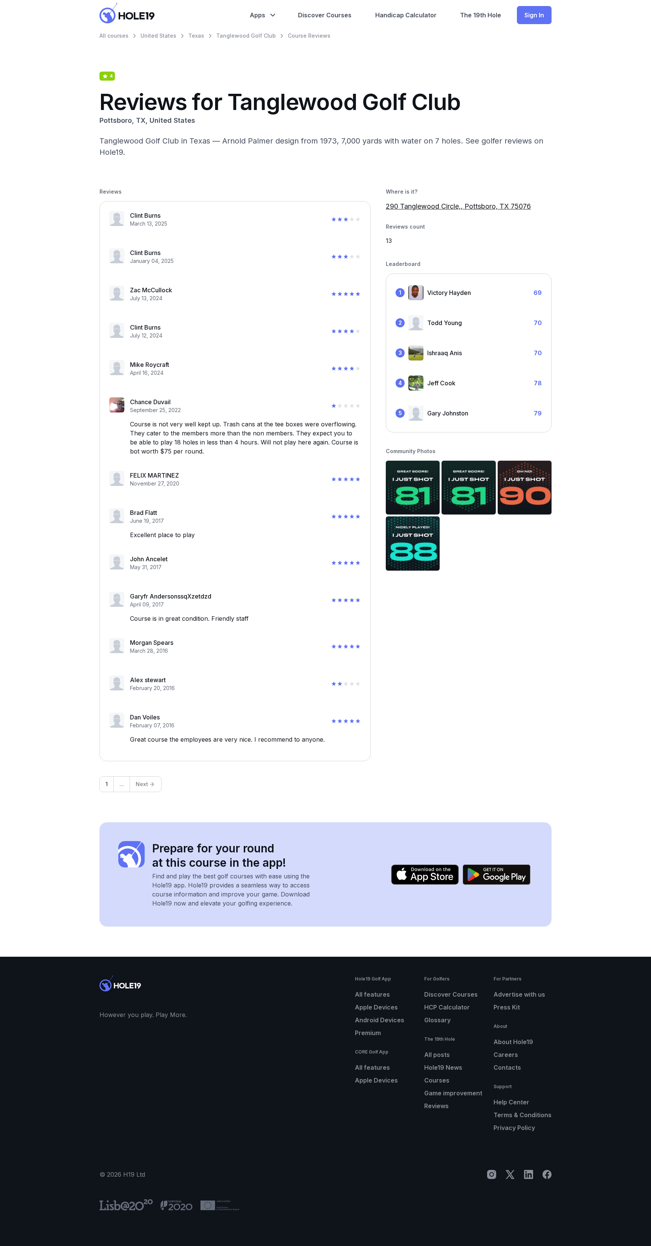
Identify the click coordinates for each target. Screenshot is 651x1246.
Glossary (437, 1020)
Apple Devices (376, 1007)
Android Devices (379, 1020)
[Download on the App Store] (425, 874)
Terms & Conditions (523, 1115)
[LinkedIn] (528, 1174)
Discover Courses (451, 994)
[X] (510, 1174)
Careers (506, 1054)
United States (158, 35)
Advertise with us (519, 994)
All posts (437, 1054)
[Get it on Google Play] (496, 874)
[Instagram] (491, 1174)
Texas (196, 35)
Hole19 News (443, 1067)
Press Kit (507, 1007)
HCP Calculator (447, 1007)
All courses (113, 35)
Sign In (534, 15)
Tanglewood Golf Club (246, 35)
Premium (368, 1033)
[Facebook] (547, 1174)
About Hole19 (513, 1042)
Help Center (511, 1102)
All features (372, 994)
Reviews (436, 1106)
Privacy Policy (514, 1127)
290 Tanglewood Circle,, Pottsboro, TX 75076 (458, 206)
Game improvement (453, 1093)
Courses (436, 1080)
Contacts (507, 1067)
